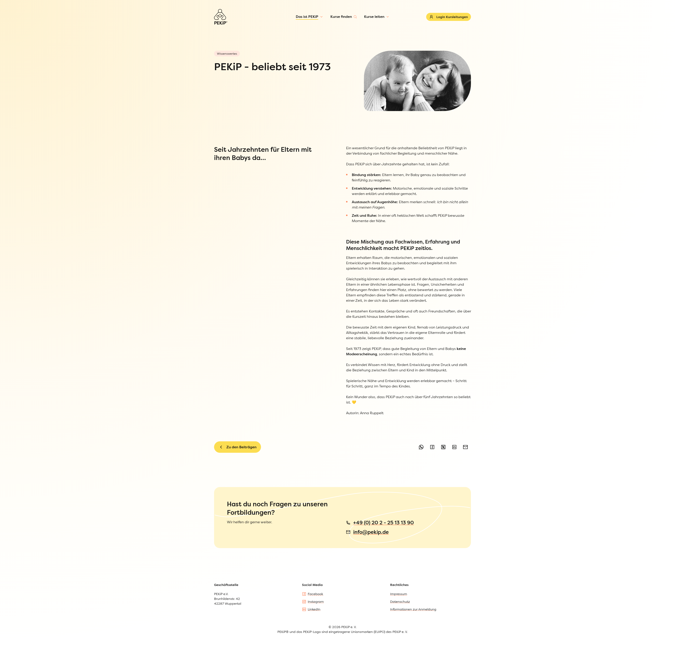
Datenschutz (400, 602)
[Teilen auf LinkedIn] (454, 447)
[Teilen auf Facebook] (432, 447)
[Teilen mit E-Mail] (465, 447)
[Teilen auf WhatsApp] (421, 447)
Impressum (398, 594)
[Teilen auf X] (443, 447)
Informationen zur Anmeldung (413, 609)
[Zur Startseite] (220, 17)
